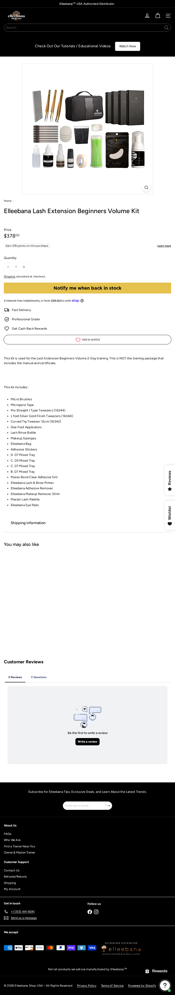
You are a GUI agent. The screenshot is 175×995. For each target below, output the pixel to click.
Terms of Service (112, 985)
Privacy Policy (86, 985)
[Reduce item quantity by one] (8, 267)
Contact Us (11, 870)
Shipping (9, 276)
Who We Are (12, 840)
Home (8, 200)
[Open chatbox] (165, 985)
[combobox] (87, 28)
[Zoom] (146, 187)
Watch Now (127, 46)
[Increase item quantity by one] (24, 267)
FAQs (7, 834)
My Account (12, 889)
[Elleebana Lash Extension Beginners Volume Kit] (32, 588)
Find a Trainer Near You (19, 846)
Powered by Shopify (142, 985)
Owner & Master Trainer (19, 852)
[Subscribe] (108, 805)
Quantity (10, 258)
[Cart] (157, 15)
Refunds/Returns (15, 876)
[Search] (166, 28)
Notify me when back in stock (87, 288)
